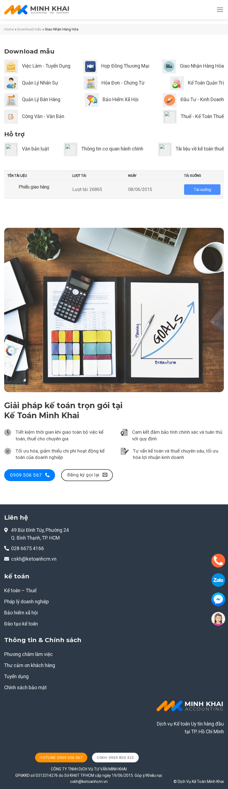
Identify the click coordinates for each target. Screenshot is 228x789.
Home (9, 29)
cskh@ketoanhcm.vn (33, 559)
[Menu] (220, 9)
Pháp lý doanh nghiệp (26, 601)
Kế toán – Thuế (20, 590)
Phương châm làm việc (28, 654)
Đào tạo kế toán (21, 624)
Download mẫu (29, 29)
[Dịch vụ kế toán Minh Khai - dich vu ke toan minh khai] (37, 9)
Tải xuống (202, 189)
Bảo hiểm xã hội (21, 613)
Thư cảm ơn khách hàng (29, 665)
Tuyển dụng (16, 676)
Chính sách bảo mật (25, 687)
